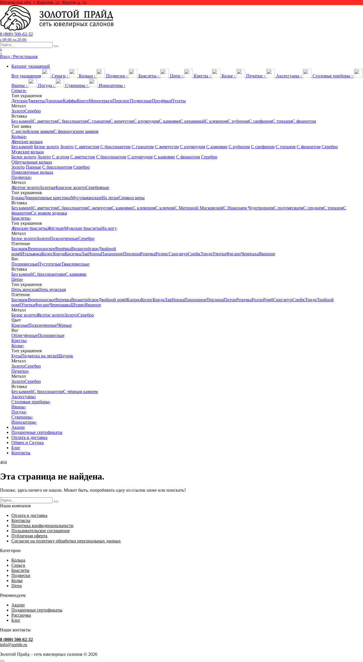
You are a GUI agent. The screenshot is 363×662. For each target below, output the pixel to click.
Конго (83, 100)
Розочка (147, 253)
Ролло (257, 299)
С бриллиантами (49, 274)
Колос (47, 253)
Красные (19, 325)
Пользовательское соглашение (40, 530)
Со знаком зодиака (49, 213)
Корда (59, 253)
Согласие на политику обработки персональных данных (66, 540)
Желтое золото (25, 187)
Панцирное (112, 253)
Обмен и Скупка (27, 442)
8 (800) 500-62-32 (16, 37)
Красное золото (71, 187)
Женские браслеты (29, 228)
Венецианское (41, 248)
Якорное (267, 253)
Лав (84, 253)
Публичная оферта (29, 535)
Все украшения (26, 75)
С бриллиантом (73, 121)
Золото (18, 111)
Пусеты (178, 100)
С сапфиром (260, 121)
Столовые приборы (30, 401)
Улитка (219, 253)
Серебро (33, 111)
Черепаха (250, 253)
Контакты (20, 452)
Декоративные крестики (47, 197)
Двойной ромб (112, 299)
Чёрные (64, 325)
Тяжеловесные (75, 264)
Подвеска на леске (39, 355)
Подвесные (141, 100)
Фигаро (233, 253)
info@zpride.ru (13, 644)
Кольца (19, 136)
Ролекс (162, 253)
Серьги (19, 90)
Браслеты (21, 218)
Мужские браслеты (82, 228)
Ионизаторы (24, 422)
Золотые (47, 187)
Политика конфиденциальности (42, 525)
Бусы (16, 355)
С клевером (216, 121)
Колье (17, 345)
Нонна (94, 253)
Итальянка (31, 253)
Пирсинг (121, 100)
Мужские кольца (27, 151)
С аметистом (45, 121)
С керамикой (192, 121)
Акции (18, 427)
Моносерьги (101, 100)
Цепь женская (24, 289)
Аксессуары (23, 396)
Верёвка (63, 248)
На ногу (109, 228)
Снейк (194, 253)
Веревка (63, 299)
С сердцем (313, 207)
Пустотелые (49, 264)
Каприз (134, 299)
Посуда (19, 411)
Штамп (78, 304)
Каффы (70, 100)
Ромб (268, 299)
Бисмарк (19, 248)
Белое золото (46, 146)
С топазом (282, 121)
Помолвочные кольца (32, 172)
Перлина (131, 253)
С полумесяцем (288, 207)
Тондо (206, 253)
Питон (229, 299)
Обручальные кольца (31, 162)
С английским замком (32, 131)
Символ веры (132, 197)
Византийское (84, 248)
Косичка (73, 253)
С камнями (169, 121)
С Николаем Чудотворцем (248, 207)
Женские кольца (27, 141)
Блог (15, 447)
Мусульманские (86, 197)
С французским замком (76, 131)
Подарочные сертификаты (36, 432)
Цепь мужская (52, 289)
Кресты (19, 340)
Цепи (17, 279)
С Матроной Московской (198, 207)
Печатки (20, 371)
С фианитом (304, 121)
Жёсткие (55, 228)
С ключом (164, 207)
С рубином (238, 121)
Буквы (17, 197)
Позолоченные (64, 238)
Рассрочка (21, 615)
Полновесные (24, 264)
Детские (19, 100)
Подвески (21, 177)
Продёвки (161, 100)
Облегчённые (24, 335)
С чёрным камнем (80, 391)
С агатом (60, 156)
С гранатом (99, 121)
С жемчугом (122, 121)
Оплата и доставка (29, 437)
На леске (110, 197)
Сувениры (22, 417)
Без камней (22, 121)
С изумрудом (146, 121)
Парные (33, 167)
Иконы (18, 406)
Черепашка (60, 304)
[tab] (55, 75)
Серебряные (97, 187)
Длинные (54, 100)
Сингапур (178, 253)
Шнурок (65, 355)
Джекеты (36, 100)
